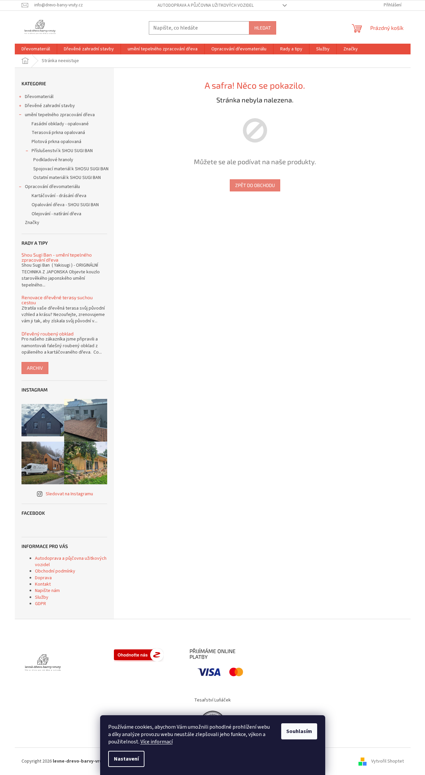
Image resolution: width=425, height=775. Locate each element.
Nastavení (126, 759)
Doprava (43, 578)
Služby (41, 597)
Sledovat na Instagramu (69, 494)
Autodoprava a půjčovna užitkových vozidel (206, 5)
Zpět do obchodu (255, 185)
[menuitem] (36, 49)
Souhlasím (299, 731)
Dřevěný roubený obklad (48, 333)
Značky (32, 222)
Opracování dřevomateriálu (52, 186)
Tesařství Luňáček (212, 700)
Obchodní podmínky (55, 571)
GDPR (40, 603)
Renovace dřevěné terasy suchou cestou (57, 300)
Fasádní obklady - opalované (60, 124)
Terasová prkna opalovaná (58, 132)
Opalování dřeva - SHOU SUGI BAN (65, 204)
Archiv (35, 368)
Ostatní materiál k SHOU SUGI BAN (67, 177)
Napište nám (47, 590)
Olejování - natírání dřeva (56, 214)
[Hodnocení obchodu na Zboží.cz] (139, 655)
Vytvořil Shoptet (387, 761)
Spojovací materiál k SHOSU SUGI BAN (71, 169)
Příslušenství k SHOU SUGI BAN (62, 150)
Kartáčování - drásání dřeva (59, 195)
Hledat (262, 28)
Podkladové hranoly (53, 159)
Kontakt (43, 584)
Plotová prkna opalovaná (56, 141)
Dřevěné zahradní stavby (50, 105)
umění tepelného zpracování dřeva (60, 114)
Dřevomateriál (39, 96)
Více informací (156, 741)
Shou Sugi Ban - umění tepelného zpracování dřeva (57, 257)
